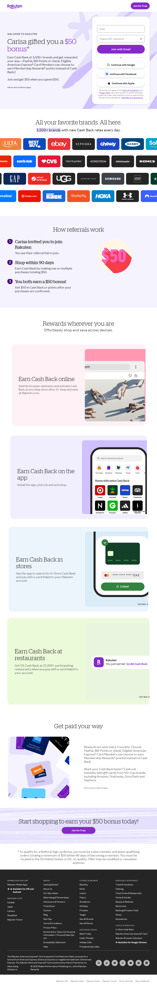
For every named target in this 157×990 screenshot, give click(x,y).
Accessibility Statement (54, 942)
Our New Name (50, 893)
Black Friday (85, 933)
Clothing (119, 889)
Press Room (49, 906)
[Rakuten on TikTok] (107, 963)
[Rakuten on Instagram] (99, 963)
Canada (10, 902)
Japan (10, 906)
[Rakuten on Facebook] (115, 963)
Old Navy (84, 906)
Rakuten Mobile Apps (17, 884)
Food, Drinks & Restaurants (128, 893)
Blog (45, 914)
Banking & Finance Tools (127, 910)
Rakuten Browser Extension (129, 938)
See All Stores (86, 923)
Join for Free (140, 5)
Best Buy (84, 884)
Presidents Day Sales (89, 946)
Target (83, 914)
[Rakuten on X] (123, 963)
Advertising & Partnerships (56, 897)
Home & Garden (123, 897)
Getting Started (50, 884)
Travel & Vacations (124, 884)
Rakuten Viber (77, 981)
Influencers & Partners (54, 901)
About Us (47, 889)
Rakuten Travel (109, 981)
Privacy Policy (50, 927)
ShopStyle (12, 915)
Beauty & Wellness (124, 901)
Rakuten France (15, 919)
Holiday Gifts (86, 942)
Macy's (83, 897)
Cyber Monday (87, 938)
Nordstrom (85, 901)
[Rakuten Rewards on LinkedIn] (147, 963)
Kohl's (82, 889)
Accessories (121, 919)
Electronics (121, 906)
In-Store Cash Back (125, 929)
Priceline (84, 910)
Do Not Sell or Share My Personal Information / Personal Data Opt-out (59, 935)
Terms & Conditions (52, 923)
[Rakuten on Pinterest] (139, 963)
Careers (47, 910)
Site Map (47, 919)
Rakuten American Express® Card (131, 933)
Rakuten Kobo (93, 981)
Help (45, 946)
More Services (126, 981)
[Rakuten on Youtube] (131, 963)
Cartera (11, 911)
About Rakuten (142, 981)
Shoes (118, 914)
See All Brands (86, 919)
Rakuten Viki (62, 981)
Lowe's (83, 893)
